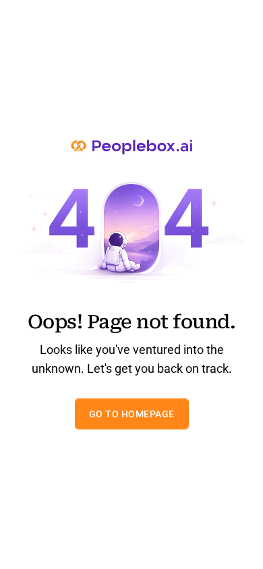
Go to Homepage (132, 414)
